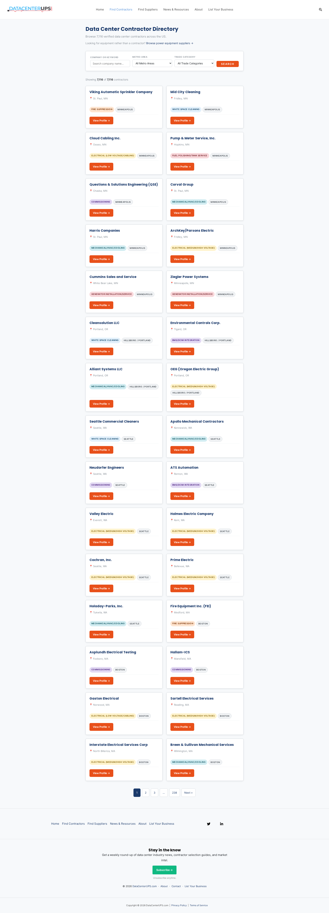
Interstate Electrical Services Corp (118, 744)
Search (227, 63)
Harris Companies (104, 230)
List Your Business (220, 9)
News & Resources (176, 9)
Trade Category (184, 57)
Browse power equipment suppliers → (169, 43)
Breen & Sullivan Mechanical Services (202, 744)
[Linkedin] (221, 824)
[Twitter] (208, 824)
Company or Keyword (104, 57)
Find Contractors (121, 9)
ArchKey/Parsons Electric (192, 230)
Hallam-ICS (180, 652)
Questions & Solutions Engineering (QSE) (123, 184)
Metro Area (140, 57)
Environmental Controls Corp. (195, 323)
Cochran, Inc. (100, 560)
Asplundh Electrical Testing (112, 652)
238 (174, 792)
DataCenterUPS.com (145, 886)
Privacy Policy (179, 905)
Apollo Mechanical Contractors (197, 421)
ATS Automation (184, 467)
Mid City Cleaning (185, 92)
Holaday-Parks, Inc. (106, 606)
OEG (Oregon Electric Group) (194, 369)
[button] (320, 9)
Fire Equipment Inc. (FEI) (190, 606)
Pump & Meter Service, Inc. (193, 138)
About (199, 9)
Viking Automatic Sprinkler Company (121, 92)
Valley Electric (101, 514)
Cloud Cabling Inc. (105, 138)
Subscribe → (164, 870)
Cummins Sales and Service (112, 277)
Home (100, 9)
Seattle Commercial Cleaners (114, 421)
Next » (188, 792)
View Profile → (101, 120)
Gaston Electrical (104, 698)
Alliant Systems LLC (105, 369)
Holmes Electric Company (192, 514)
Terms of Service (199, 905)
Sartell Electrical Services (192, 698)
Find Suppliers (148, 9)
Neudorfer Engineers (106, 467)
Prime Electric (182, 560)
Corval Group (181, 184)
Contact (176, 886)
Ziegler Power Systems (189, 277)
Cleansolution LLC (104, 323)
